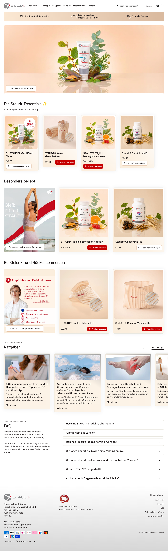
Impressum (159, 500)
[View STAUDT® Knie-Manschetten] (60, 132)
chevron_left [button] (143, 347)
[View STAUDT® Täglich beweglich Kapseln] (98, 132)
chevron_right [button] (148, 347)
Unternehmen (79, 6)
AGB (162, 508)
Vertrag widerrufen (156, 516)
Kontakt (91, 6)
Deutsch (9, 541)
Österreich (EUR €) (26, 541)
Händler (66, 6)
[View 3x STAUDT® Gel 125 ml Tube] (21, 132)
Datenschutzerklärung (154, 512)
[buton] (9, 541)
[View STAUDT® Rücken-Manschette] (138, 294)
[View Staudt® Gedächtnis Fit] (137, 132)
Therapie (46, 6)
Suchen (148, 6)
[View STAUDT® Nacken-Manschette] (84, 294)
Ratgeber (56, 6)
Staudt (147, 532)
